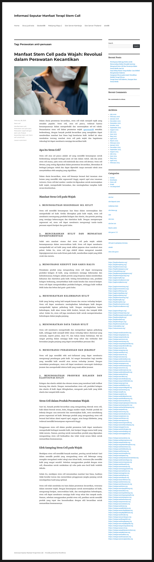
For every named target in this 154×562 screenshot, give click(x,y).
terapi (112, 184)
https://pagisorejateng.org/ (117, 295)
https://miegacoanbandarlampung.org (121, 407)
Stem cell (17, 123)
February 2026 (115, 117)
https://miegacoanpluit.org (117, 394)
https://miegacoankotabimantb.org (120, 372)
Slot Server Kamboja (73, 26)
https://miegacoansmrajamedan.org (120, 539)
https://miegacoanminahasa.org (119, 414)
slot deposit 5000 (114, 202)
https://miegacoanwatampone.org (119, 497)
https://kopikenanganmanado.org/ (120, 315)
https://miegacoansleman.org (118, 418)
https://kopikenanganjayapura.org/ (120, 273)
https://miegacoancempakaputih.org (120, 523)
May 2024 (113, 158)
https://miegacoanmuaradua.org (119, 401)
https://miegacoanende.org (117, 348)
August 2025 (114, 130)
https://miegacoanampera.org (118, 363)
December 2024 (115, 147)
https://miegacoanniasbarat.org (119, 471)
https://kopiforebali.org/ (116, 319)
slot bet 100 (112, 223)
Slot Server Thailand (93, 26)
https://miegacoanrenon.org (118, 339)
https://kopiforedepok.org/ (117, 317)
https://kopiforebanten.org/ (117, 262)
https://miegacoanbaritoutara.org (119, 499)
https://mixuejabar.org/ (116, 326)
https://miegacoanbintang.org (118, 451)
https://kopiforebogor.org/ (117, 322)
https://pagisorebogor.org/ (117, 311)
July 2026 (113, 114)
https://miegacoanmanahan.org (119, 438)
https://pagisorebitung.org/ (117, 291)
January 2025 (114, 145)
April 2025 (113, 139)
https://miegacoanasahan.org (118, 491)
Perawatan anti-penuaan (22, 128)
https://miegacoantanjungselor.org (120, 405)
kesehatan (113, 180)
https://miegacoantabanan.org (118, 477)
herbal (112, 178)
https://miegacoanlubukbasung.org (120, 398)
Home (16, 26)
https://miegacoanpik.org (117, 392)
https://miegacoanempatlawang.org (120, 493)
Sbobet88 (41, 26)
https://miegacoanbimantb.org (118, 464)
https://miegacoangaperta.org (118, 427)
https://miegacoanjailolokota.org (119, 508)
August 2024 (114, 152)
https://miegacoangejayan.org (118, 335)
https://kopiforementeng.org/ (118, 297)
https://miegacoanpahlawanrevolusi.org (121, 530)
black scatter (112, 228)
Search (110, 43)
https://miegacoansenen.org (118, 368)
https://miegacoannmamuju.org (119, 466)
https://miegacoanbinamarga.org (119, 365)
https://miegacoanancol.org (117, 528)
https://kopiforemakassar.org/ (118, 306)
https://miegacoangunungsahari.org (120, 526)
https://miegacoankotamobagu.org (120, 460)
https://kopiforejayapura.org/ (118, 269)
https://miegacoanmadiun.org (118, 534)
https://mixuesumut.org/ (116, 328)
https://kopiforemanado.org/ (118, 324)
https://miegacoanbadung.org (118, 475)
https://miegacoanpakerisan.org (119, 532)
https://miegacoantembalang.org (119, 431)
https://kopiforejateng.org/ (117, 265)
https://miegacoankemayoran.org (119, 370)
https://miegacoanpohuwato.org (119, 442)
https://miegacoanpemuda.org (118, 337)
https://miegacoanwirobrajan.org (119, 429)
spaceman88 (88, 129)
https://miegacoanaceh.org (117, 355)
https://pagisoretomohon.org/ (118, 289)
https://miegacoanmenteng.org (119, 390)
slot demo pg (112, 210)
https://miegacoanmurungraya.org (120, 462)
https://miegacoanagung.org (118, 350)
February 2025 (115, 143)
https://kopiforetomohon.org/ (118, 304)
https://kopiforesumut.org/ (117, 267)
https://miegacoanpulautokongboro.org (121, 444)
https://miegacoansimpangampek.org (121, 495)
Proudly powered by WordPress (55, 553)
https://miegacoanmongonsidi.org (120, 423)
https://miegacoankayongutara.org (120, 440)
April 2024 (113, 160)
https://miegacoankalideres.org (119, 385)
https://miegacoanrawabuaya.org (119, 379)
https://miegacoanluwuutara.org (119, 482)
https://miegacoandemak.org (118, 515)
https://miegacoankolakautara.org (119, 396)
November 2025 (115, 123)
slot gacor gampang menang (117, 243)
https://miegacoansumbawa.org (119, 504)
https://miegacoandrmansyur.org (119, 537)
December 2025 (115, 121)
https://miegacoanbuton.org (118, 486)
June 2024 (113, 156)
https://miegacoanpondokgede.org (120, 387)
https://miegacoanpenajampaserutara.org (122, 403)
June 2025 (113, 134)
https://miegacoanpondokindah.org (120, 381)
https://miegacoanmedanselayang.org (121, 425)
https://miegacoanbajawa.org (118, 455)
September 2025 (115, 128)
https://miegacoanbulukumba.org (119, 449)
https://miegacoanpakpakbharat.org (120, 513)
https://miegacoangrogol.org (118, 383)
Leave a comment (20, 140)
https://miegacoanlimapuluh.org (119, 519)
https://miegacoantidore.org (118, 352)
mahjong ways (113, 206)
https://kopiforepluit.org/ (117, 302)
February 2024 (115, 163)
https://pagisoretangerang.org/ (119, 313)
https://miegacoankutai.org (117, 506)
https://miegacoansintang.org (118, 341)
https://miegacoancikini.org (117, 376)
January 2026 (114, 119)
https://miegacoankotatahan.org (119, 359)
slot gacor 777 (113, 232)
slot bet (110, 197)
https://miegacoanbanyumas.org (119, 447)
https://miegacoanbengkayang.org (120, 521)
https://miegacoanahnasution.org (119, 333)
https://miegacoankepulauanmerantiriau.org (123, 458)
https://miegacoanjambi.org (117, 409)
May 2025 (113, 136)
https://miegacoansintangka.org (119, 453)
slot (109, 215)
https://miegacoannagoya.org (118, 420)
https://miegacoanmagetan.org (118, 473)
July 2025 (113, 132)
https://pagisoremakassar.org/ (118, 280)
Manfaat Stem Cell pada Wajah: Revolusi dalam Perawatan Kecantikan (58, 57)
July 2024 (113, 154)
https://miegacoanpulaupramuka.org (120, 344)
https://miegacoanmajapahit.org (119, 434)
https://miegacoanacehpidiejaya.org (120, 510)
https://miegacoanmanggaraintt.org (120, 469)
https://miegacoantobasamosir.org (120, 484)
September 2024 (115, 149)
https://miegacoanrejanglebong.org (120, 488)
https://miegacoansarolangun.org (119, 517)
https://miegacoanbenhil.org (118, 374)
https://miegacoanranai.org (117, 357)
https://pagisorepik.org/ (116, 278)
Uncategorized (115, 186)
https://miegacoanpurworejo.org (119, 502)
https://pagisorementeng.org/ (118, 286)
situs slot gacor (113, 252)
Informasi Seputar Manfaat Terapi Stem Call (47, 15)
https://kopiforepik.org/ (116, 300)
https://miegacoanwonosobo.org (119, 361)
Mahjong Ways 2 (55, 26)
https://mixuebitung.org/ (117, 271)
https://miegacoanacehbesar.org (119, 480)
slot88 (106, 26)
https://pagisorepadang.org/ (118, 293)
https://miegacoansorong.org (118, 412)
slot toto (111, 219)
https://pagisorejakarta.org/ (117, 282)
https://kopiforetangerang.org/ (118, 276)
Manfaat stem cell (20, 126)
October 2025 (114, 125)
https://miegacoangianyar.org (118, 416)
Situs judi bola (28, 26)
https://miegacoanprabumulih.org (119, 346)
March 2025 (114, 141)
